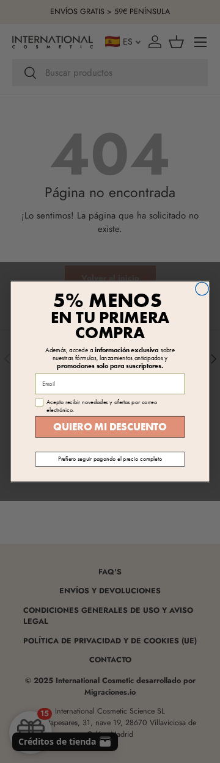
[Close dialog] (202, 288)
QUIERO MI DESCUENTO (109, 427)
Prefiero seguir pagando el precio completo (110, 459)
